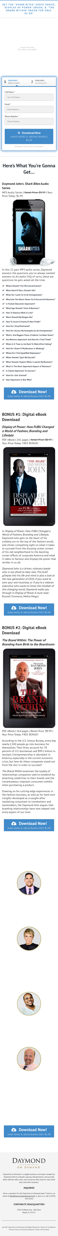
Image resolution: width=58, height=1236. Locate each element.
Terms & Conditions (48, 1227)
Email (7, 104)
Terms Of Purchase (42, 1230)
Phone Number (11, 116)
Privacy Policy (14, 1230)
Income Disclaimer (27, 1230)
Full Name (9, 92)
